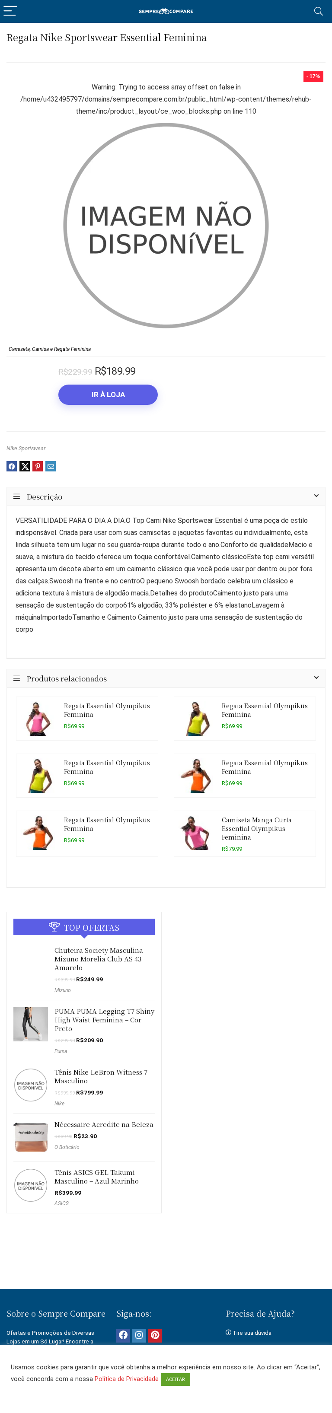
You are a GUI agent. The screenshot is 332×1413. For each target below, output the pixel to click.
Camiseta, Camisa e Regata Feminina (50, 349)
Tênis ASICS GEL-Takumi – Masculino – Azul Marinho (97, 1176)
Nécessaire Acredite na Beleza (103, 1124)
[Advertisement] (166, 1259)
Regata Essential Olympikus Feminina (107, 710)
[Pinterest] (155, 1336)
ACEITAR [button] (175, 1379)
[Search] (318, 11)
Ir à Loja (108, 394)
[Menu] (10, 11)
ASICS (61, 1203)
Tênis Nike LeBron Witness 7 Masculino (100, 1076)
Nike (59, 1104)
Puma (60, 1051)
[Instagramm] (139, 1336)
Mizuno (62, 990)
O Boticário (67, 1147)
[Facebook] (123, 1336)
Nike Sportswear (25, 448)
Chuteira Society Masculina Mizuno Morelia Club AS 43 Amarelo (98, 958)
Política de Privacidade (127, 1379)
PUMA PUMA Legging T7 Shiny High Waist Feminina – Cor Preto (104, 1019)
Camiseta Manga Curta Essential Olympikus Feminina (257, 828)
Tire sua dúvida (252, 1333)
